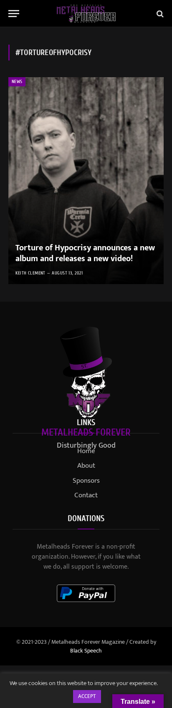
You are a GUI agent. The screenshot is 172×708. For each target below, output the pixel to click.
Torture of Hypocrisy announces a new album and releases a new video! (85, 253)
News (17, 81)
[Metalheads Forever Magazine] (86, 13)
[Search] (159, 13)
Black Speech (86, 650)
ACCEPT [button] (87, 696)
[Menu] (13, 13)
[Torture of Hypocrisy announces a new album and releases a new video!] (86, 180)
